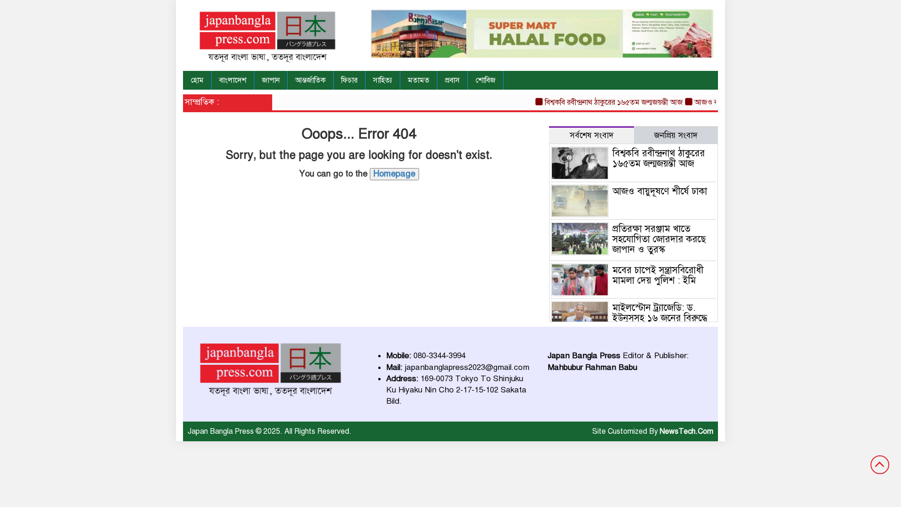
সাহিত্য (382, 80)
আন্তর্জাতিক (310, 80)
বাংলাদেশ (232, 80)
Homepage (394, 174)
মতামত (418, 80)
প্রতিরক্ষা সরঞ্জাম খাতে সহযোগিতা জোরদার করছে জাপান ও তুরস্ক (659, 239)
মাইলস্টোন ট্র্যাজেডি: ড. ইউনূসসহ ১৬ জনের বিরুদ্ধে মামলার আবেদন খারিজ (659, 318)
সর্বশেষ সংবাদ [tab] (591, 135)
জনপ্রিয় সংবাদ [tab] (675, 135)
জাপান (271, 80)
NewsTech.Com (686, 431)
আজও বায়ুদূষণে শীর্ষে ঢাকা (659, 191)
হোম (197, 80)
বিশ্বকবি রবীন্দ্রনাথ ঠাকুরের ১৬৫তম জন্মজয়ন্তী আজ (606, 102)
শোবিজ (485, 80)
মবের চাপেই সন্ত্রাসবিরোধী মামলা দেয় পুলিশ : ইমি (657, 275)
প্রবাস (452, 80)
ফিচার (349, 80)
